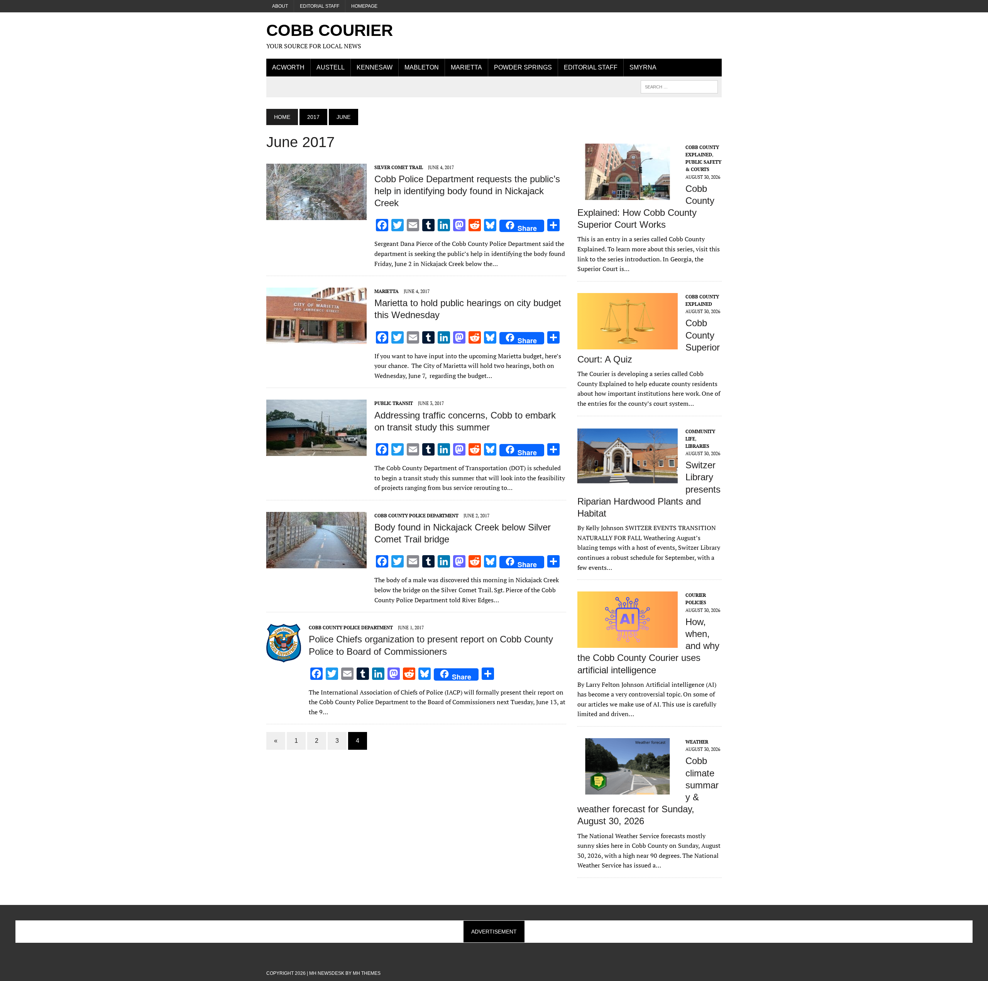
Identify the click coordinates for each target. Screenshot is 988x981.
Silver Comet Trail (398, 167)
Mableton (421, 67)
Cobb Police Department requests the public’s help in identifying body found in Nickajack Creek (467, 191)
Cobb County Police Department (416, 515)
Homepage (364, 6)
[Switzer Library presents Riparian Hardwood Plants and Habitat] (627, 478)
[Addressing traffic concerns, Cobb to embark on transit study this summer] (316, 451)
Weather (696, 742)
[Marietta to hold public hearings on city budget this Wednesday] (316, 339)
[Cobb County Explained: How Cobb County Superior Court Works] (627, 194)
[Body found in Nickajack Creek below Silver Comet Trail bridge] (316, 563)
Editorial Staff (319, 6)
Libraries (697, 446)
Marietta (466, 67)
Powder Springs (523, 67)
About (280, 6)
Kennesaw (374, 67)
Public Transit (393, 403)
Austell (330, 67)
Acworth (288, 67)
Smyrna (642, 67)
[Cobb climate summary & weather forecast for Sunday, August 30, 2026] (627, 789)
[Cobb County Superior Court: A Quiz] (627, 344)
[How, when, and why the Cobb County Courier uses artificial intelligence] (627, 643)
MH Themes (367, 973)
